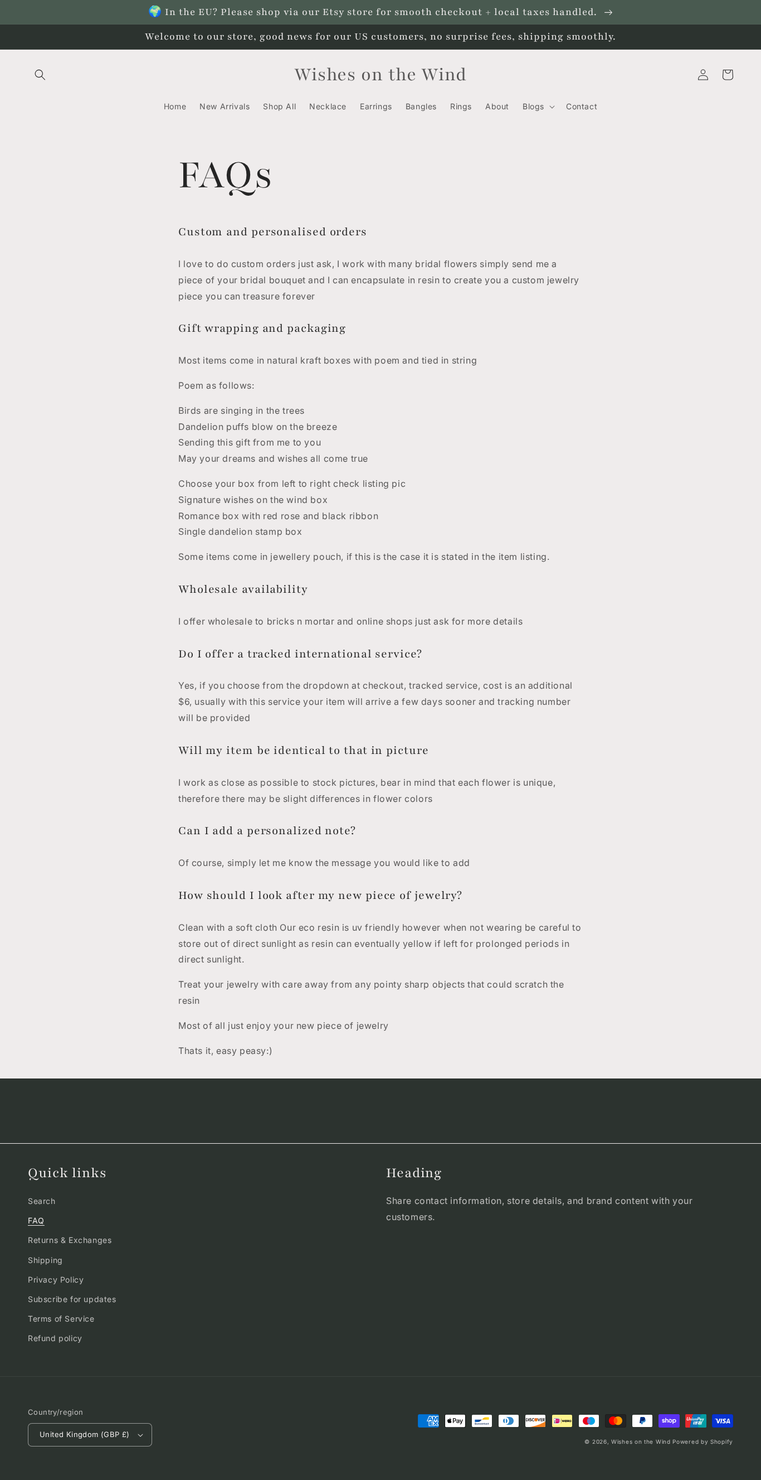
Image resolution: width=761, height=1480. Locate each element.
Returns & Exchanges (69, 1240)
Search (42, 1201)
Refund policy (55, 1338)
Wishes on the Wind (641, 1441)
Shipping (45, 1260)
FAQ (36, 1220)
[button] (40, 74)
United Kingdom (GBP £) (85, 1434)
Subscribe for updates (72, 1299)
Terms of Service (61, 1318)
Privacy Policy (56, 1279)
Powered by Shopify (702, 1441)
